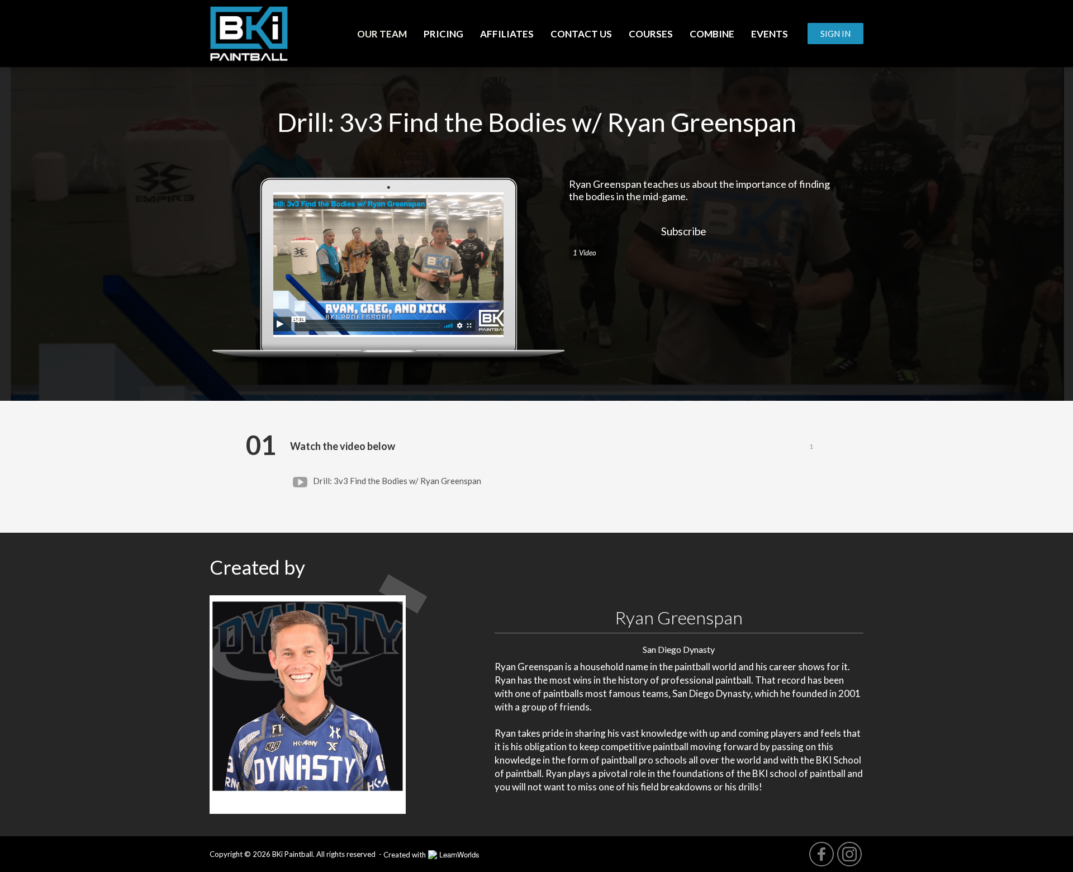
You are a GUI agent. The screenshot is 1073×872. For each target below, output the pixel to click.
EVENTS (769, 34)
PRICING (443, 34)
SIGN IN (835, 34)
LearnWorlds (459, 854)
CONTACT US (581, 34)
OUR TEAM (382, 34)
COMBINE (712, 34)
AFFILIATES (507, 34)
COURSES (651, 34)
